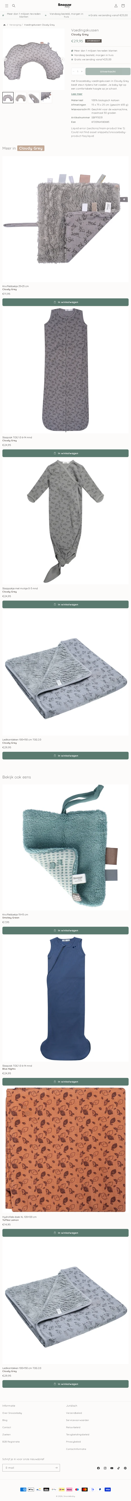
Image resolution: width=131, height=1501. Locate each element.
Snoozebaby (69, 1496)
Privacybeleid (73, 1441)
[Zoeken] (13, 5)
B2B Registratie (11, 1441)
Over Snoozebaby (12, 1413)
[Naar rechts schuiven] (62, 59)
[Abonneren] (56, 1467)
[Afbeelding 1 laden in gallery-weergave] (8, 97)
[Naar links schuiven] (5, 59)
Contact (6, 1427)
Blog (4, 1420)
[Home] (4, 25)
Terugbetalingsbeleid (77, 1434)
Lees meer (76, 93)
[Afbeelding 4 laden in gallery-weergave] (46, 97)
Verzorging (15, 24)
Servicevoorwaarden (77, 1420)
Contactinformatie (76, 1449)
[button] (6, 5)
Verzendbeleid (74, 1413)
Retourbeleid (73, 1427)
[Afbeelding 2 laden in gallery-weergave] (20, 97)
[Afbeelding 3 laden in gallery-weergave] (33, 97)
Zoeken (6, 1434)
